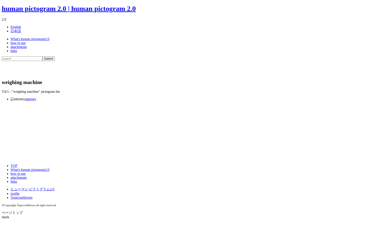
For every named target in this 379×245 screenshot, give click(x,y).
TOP (14, 166)
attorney (30, 99)
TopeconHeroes (21, 197)
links (14, 51)
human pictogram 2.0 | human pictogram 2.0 (69, 9)
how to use (18, 43)
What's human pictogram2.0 (30, 39)
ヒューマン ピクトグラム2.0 (32, 189)
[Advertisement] (53, 67)
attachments (19, 47)
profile (15, 193)
